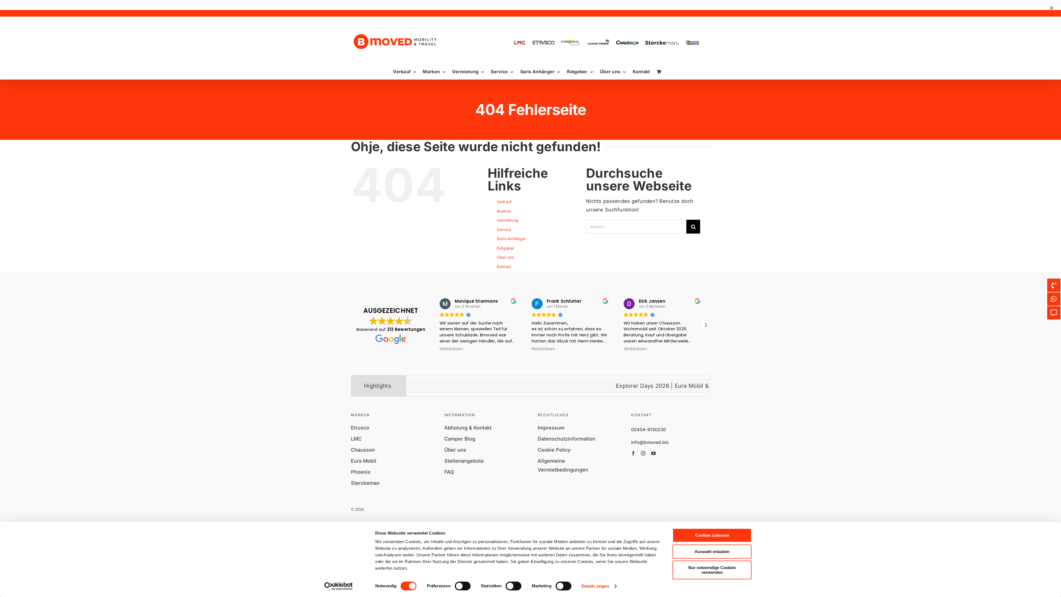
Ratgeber (505, 248)
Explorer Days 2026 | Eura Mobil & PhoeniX (639, 386)
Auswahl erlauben (712, 551)
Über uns (505, 257)
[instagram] (643, 453)
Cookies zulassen (712, 535)
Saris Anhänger (511, 238)
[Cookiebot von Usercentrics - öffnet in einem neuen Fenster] (338, 586)
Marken (504, 211)
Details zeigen (595, 586)
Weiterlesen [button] (449, 349)
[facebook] (633, 453)
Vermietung (507, 220)
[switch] (463, 586)
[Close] (1051, 8)
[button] (706, 325)
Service (504, 229)
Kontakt (504, 266)
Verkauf (504, 201)
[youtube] (653, 453)
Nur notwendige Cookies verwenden (712, 570)
